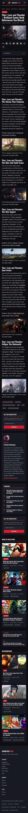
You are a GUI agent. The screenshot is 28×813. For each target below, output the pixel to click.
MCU (18, 405)
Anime (5, 670)
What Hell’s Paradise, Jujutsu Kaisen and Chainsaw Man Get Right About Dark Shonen (14, 492)
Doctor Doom (17, 624)
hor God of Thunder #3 (8, 402)
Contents (7, 53)
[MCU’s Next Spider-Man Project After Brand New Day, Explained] (14, 550)
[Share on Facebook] (13, 43)
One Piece (6, 681)
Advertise (4, 785)
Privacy (4, 792)
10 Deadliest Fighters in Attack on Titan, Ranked (14, 510)
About (3, 780)
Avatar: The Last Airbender (18, 739)
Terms (3, 794)
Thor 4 (4, 408)
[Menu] (3, 3)
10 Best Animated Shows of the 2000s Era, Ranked (13, 734)
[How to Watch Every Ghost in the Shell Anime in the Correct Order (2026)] (14, 691)
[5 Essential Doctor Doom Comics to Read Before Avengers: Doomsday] (14, 607)
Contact (4, 782)
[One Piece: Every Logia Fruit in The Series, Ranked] (14, 661)
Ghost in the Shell (7, 711)
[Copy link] (24, 43)
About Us (10, 804)
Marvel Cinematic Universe (9, 405)
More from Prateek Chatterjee (11, 478)
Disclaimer (16, 804)
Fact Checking (5, 807)
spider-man (6, 567)
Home (3, 9)
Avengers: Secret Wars (8, 624)
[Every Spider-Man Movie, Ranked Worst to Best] (14, 578)
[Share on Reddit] (17, 43)
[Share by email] (20, 43)
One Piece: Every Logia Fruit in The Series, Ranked (13, 674)
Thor (20, 105)
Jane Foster (17, 402)
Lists (3, 773)
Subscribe (14, 427)
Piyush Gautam (6, 677)
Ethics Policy (13, 807)
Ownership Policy (14, 810)
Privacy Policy (5, 810)
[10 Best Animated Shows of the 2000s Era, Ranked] (14, 722)
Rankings (6, 731)
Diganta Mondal (7, 707)
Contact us (4, 804)
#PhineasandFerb (7, 739)
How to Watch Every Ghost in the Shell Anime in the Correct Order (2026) (13, 704)
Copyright (23, 807)
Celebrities (4, 762)
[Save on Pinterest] (6, 43)
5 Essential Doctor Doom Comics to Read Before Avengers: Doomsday (13, 619)
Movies (8, 9)
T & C (18, 807)
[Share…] (3, 47)
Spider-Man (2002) (14, 596)
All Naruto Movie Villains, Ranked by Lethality (14, 506)
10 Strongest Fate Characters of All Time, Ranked (14, 501)
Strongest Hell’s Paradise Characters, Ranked (15, 497)
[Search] (24, 2)
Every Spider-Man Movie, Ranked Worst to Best (12, 590)
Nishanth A (5, 565)
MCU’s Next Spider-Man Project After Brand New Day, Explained (13, 562)
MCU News (14, 9)
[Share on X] (10, 43)
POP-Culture (5, 771)
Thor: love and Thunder (13, 408)
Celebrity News (6, 764)
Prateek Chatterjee (6, 22)
